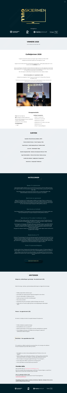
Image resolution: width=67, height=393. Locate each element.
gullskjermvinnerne (32, 44)
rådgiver (37, 44)
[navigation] (65, 2)
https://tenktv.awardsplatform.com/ (32, 368)
